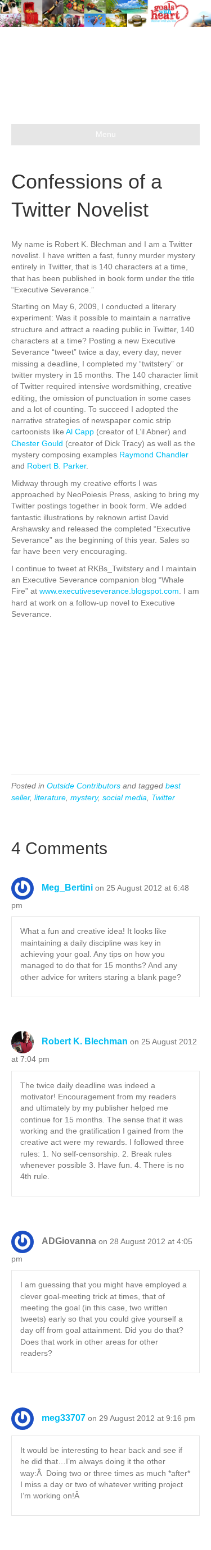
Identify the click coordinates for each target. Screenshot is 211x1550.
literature (50, 797)
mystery (84, 797)
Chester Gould (37, 443)
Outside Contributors (83, 785)
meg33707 (64, 1418)
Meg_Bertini (67, 887)
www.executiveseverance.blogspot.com (109, 590)
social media (124, 797)
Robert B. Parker (56, 465)
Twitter (163, 797)
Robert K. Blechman (85, 1041)
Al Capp (80, 431)
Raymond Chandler (153, 454)
